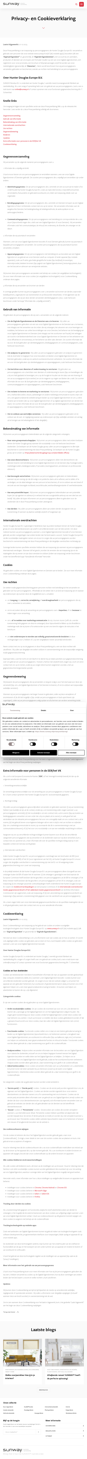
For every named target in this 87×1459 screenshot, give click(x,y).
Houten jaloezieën (8, 1410)
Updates (6, 138)
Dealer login (50, 1431)
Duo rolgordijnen (8, 1407)
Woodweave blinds (71, 1413)
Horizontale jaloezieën (51, 1407)
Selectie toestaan (43, 753)
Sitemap (49, 1436)
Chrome (38, 1187)
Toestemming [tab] (15, 710)
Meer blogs (43, 1390)
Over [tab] (72, 710)
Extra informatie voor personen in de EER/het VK (22, 141)
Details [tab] (43, 710)
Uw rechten (7, 128)
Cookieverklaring (10, 144)
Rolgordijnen (69, 1410)
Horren (68, 1407)
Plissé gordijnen (49, 1410)
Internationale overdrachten (14, 125)
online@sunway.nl (22, 89)
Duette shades (28, 1407)
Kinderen (6, 135)
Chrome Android (48, 1187)
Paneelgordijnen (28, 1410)
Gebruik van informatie (12, 119)
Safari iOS (45, 1194)
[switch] (33, 744)
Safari (37, 1194)
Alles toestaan (71, 753)
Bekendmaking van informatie (14, 122)
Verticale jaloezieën (8, 1413)
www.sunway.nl (53, 928)
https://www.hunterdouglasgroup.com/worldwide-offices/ (47, 453)
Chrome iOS (62, 1187)
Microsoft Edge (41, 1191)
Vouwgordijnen (38, 1413)
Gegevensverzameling (11, 116)
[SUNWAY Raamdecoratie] (15, 4)
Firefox (37, 1197)
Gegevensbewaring (10, 131)
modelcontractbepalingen (24, 887)
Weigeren (15, 753)
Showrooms (50, 1426)
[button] (76, 4)
